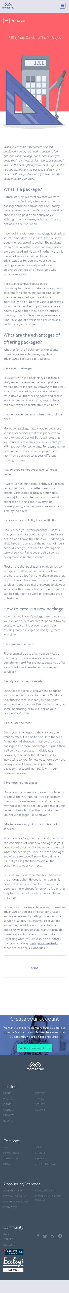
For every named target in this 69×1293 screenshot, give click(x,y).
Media (6, 1164)
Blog (6, 1234)
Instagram (52, 1236)
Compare (40, 1110)
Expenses (40, 1093)
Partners (40, 1158)
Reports (8, 1121)
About (7, 1147)
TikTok (60, 1236)
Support (8, 1239)
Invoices (8, 1099)
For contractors (45, 1190)
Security (40, 1104)
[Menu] (62, 6)
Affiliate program (45, 1164)
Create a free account (31, 1048)
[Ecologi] (18, 1264)
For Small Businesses (15, 1196)
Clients (7, 1104)
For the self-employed (15, 1201)
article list (18, 21)
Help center (9, 1245)
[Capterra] (18, 1252)
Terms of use (10, 1158)
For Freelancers (12, 1190)
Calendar (8, 1110)
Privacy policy (11, 1153)
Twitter (45, 1236)
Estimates (8, 1115)
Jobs (38, 1147)
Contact (40, 1153)
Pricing (7, 1093)
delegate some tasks (44, 944)
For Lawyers (10, 1207)
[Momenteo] (8, 6)
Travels (39, 1099)
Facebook (38, 1236)
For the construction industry (48, 1198)
